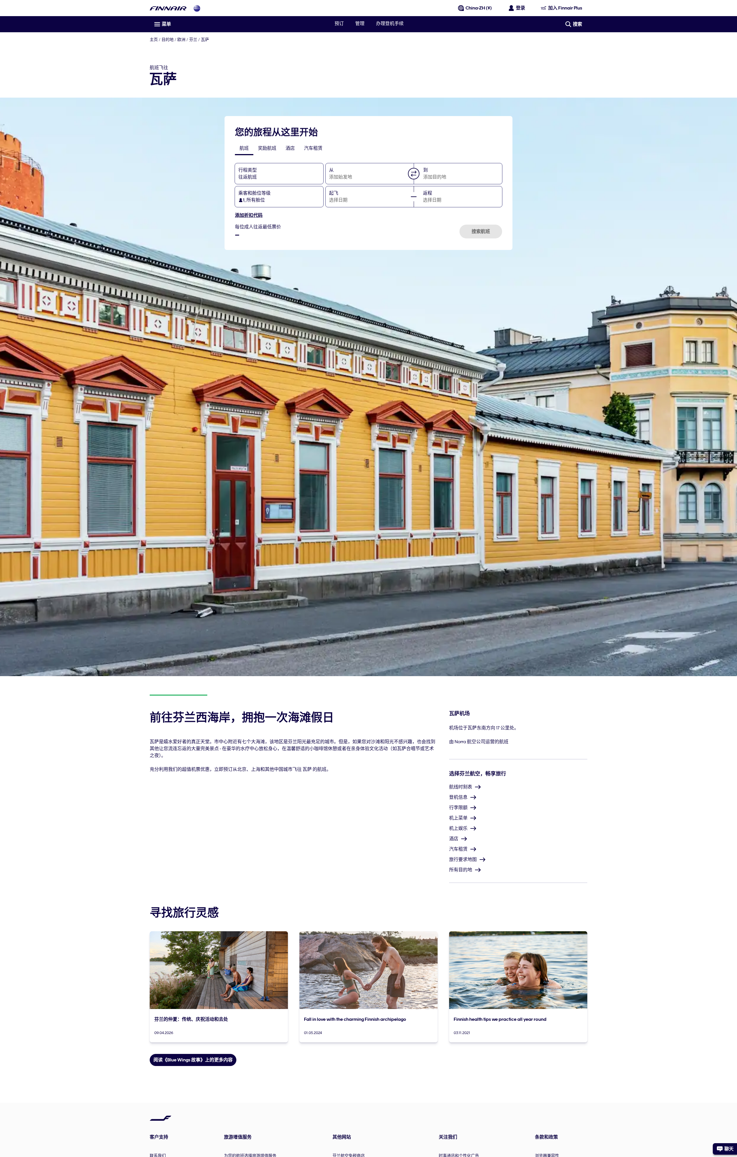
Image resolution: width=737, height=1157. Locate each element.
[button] (413, 173)
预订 (339, 23)
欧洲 (181, 39)
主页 (154, 39)
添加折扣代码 (249, 215)
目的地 (168, 39)
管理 (359, 23)
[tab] (244, 148)
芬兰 (193, 39)
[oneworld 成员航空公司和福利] (196, 8)
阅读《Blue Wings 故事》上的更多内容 (193, 1060)
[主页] (168, 8)
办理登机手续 (390, 23)
